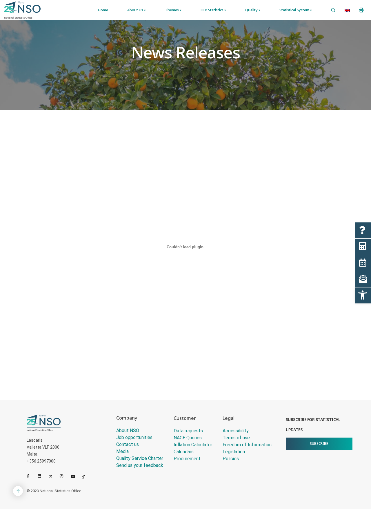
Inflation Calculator (193, 444)
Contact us (127, 444)
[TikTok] (86, 476)
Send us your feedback (139, 465)
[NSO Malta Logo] (22, 10)
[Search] (333, 10)
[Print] (361, 10)
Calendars (184, 451)
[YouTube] (75, 476)
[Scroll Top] (18, 491)
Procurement (187, 458)
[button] (363, 295)
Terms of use (236, 437)
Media (122, 451)
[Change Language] (347, 10)
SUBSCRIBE (319, 443)
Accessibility (236, 431)
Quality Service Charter (139, 458)
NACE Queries (188, 437)
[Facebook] (31, 476)
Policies (231, 458)
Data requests (188, 431)
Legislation (234, 451)
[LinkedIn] (42, 476)
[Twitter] (53, 476)
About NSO (127, 430)
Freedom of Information (247, 444)
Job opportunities (134, 437)
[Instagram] (64, 476)
